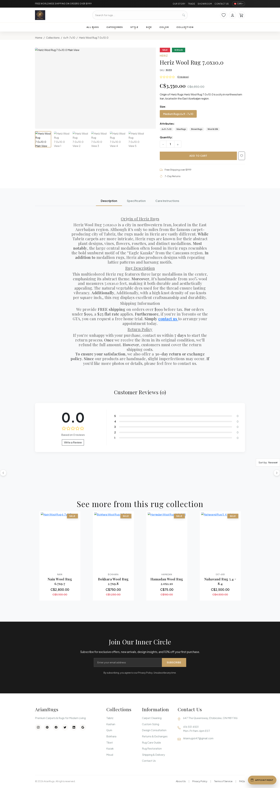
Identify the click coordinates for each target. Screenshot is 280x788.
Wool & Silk (213, 129)
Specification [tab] (136, 201)
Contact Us (222, 4)
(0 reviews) (183, 76)
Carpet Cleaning (152, 718)
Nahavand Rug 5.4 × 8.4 (220, 581)
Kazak (110, 748)
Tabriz (109, 718)
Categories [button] (114, 27)
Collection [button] (184, 27)
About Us (181, 781)
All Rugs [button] (93, 27)
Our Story (179, 4)
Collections (53, 37)
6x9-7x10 (69, 37)
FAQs (242, 781)
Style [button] (134, 27)
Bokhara (111, 736)
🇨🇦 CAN (238, 3)
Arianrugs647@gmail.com (198, 738)
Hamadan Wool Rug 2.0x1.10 (167, 581)
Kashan (110, 724)
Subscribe (174, 662)
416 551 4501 (191, 726)
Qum (109, 730)
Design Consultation (154, 730)
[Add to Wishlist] (241, 156)
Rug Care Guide (151, 742)
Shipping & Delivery (153, 754)
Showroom (205, 4)
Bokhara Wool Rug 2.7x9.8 (113, 581)
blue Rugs (181, 129)
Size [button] (149, 27)
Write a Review (73, 442)
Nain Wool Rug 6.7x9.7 (60, 581)
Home (38, 37)
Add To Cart (198, 155)
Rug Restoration (152, 748)
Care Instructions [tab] (167, 201)
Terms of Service (223, 781)
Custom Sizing (150, 724)
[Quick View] (51, 567)
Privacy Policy (199, 781)
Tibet (109, 742)
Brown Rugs (196, 129)
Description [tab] (109, 201)
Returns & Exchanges (155, 736)
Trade (191, 4)
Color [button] (164, 27)
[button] (95, 88)
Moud (109, 754)
